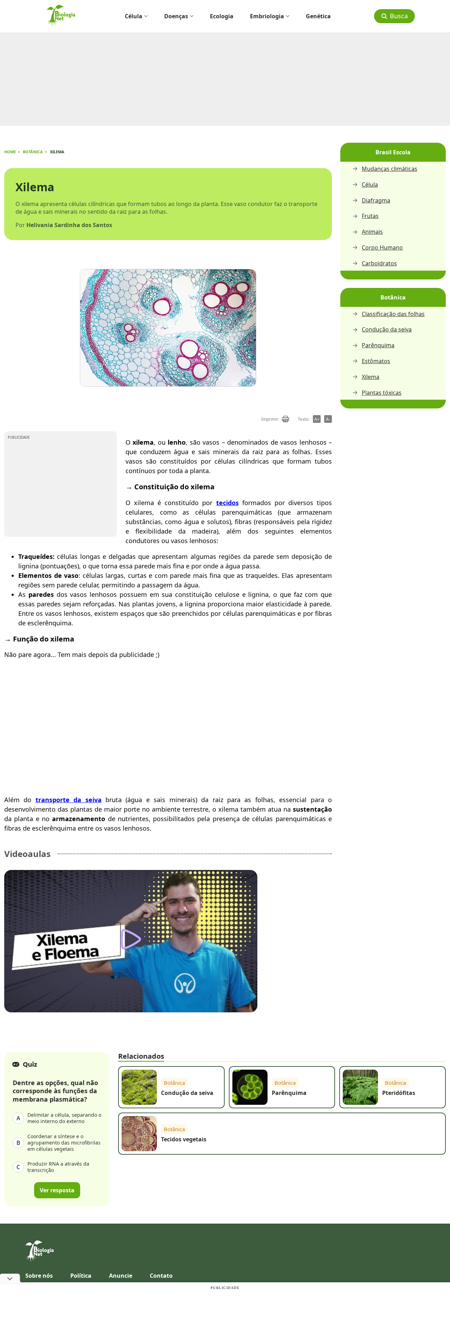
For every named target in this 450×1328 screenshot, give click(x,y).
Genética (318, 16)
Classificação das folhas (393, 314)
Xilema (370, 377)
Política (80, 1275)
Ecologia (221, 16)
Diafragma (376, 200)
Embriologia (267, 16)
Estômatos (376, 361)
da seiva (86, 799)
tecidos (227, 502)
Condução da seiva (387, 329)
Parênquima (378, 345)
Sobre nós (39, 1275)
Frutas (370, 216)
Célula (133, 16)
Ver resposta (57, 1190)
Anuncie (120, 1275)
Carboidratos (379, 263)
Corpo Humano (382, 247)
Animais (372, 232)
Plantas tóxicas (381, 393)
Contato (161, 1275)
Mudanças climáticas (389, 169)
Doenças (176, 16)
